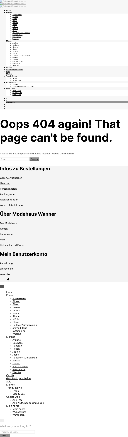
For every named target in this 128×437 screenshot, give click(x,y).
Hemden (15, 47)
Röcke (14, 31)
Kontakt (4, 228)
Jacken (15, 23)
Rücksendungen (9, 199)
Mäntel (15, 29)
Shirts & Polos (17, 61)
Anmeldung (6, 263)
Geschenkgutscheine (14, 69)
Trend (14, 78)
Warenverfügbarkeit (11, 177)
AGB (2, 239)
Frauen (9, 12)
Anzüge (15, 43)
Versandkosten (8, 188)
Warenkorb (16, 95)
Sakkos (15, 57)
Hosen (14, 21)
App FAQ (15, 84)
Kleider (15, 27)
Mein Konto (10, 88)
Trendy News (11, 76)
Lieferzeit (5, 183)
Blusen (15, 17)
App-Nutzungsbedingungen (23, 86)
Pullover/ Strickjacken (21, 33)
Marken (9, 74)
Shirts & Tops (17, 35)
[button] (6, 98)
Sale (8, 72)
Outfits (9, 67)
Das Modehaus (8, 223)
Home (8, 10)
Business (15, 45)
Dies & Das (16, 80)
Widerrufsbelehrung (11, 204)
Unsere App (11, 82)
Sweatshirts (16, 37)
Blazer (14, 19)
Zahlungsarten (8, 194)
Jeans (14, 25)
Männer (9, 41)
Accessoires (17, 15)
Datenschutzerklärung (12, 244)
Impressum (6, 233)
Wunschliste (17, 93)
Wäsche (15, 39)
